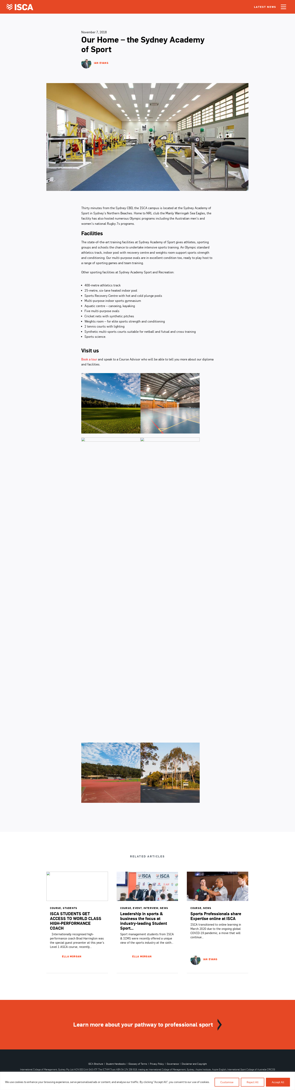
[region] (147, 1081)
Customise (226, 1082)
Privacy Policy (157, 1063)
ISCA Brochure (95, 1063)
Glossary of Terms (137, 1063)
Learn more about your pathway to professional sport (143, 1024)
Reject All (252, 1082)
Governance (173, 1063)
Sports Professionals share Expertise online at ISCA (215, 916)
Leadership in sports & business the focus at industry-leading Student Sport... (143, 921)
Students (70, 908)
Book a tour (89, 359)
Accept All (278, 1082)
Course (55, 908)
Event (137, 908)
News (164, 908)
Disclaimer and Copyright (194, 1063)
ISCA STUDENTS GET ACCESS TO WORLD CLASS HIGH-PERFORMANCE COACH (75, 921)
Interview (150, 908)
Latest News (265, 6)
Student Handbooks (116, 1063)
